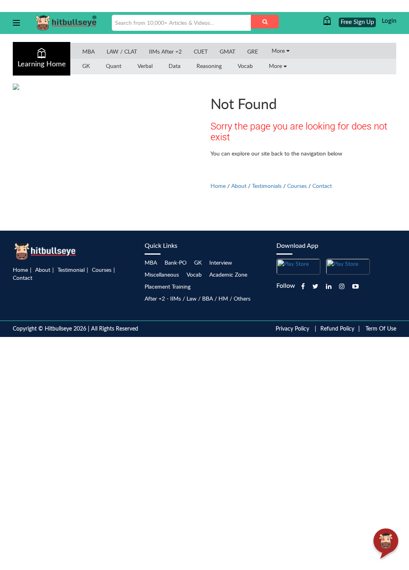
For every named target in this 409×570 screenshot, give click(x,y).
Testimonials (267, 185)
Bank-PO (176, 262)
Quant (113, 66)
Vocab (245, 66)
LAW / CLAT (122, 51)
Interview (220, 262)
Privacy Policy (292, 329)
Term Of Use (380, 329)
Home (218, 185)
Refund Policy (337, 329)
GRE (252, 51)
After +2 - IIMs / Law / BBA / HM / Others (197, 298)
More (279, 50)
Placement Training (168, 286)
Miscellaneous (162, 274)
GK (86, 66)
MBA (88, 51)
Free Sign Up (357, 22)
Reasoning (209, 66)
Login (389, 21)
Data (175, 66)
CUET (201, 51)
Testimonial (71, 269)
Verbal (145, 66)
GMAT (227, 51)
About (238, 185)
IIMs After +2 (165, 51)
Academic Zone (228, 274)
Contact (322, 185)
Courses (297, 185)
